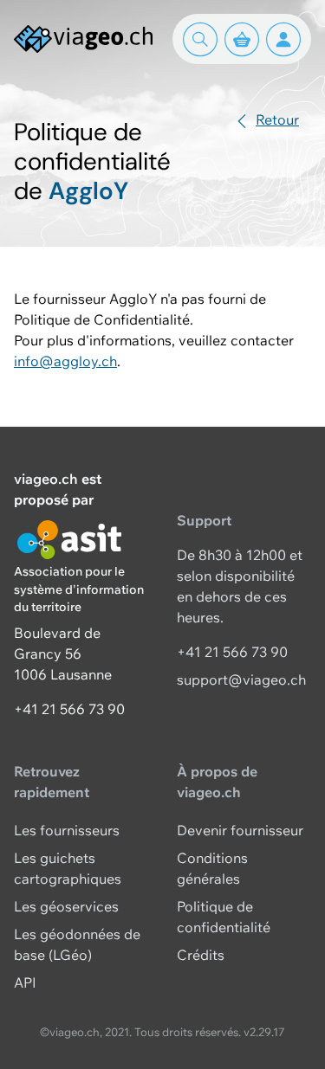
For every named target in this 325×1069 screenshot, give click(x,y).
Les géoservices (66, 906)
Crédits (200, 954)
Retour (277, 119)
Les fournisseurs (67, 830)
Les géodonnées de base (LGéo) (77, 944)
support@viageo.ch (241, 679)
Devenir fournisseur (240, 830)
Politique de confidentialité (223, 917)
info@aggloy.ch (65, 361)
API (25, 982)
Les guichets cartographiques (67, 868)
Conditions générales (212, 868)
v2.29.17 (264, 1032)
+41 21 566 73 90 (69, 709)
